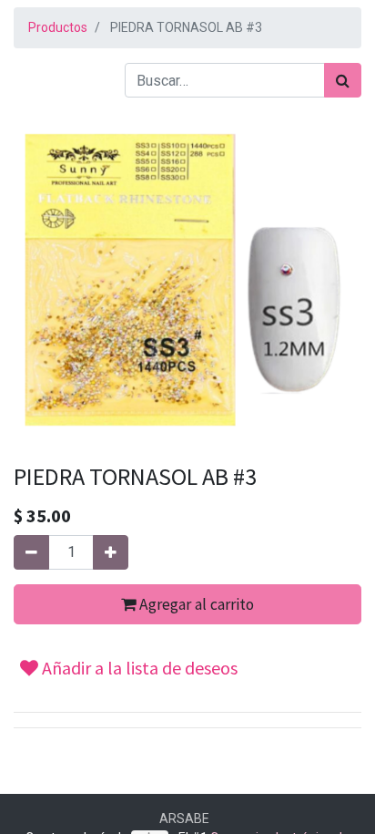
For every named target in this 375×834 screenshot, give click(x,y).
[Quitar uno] (31, 552)
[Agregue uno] (110, 552)
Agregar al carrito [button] (195, 604)
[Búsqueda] (342, 80)
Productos (57, 27)
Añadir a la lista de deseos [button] (138, 667)
